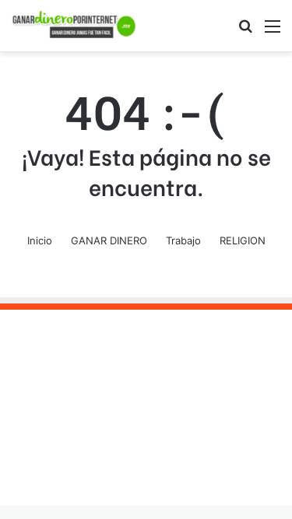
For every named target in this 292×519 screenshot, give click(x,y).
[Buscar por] (245, 31)
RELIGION (243, 240)
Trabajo (183, 240)
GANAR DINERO (109, 240)
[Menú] (272, 31)
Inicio (39, 240)
